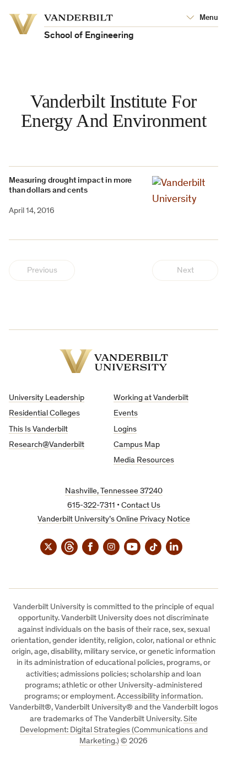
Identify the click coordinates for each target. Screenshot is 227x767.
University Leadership (46, 398)
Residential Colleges (44, 413)
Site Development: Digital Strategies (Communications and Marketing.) (114, 730)
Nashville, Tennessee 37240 (114, 491)
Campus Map (137, 445)
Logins (125, 429)
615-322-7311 (91, 506)
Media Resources (144, 460)
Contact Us (140, 506)
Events (126, 413)
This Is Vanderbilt (38, 429)
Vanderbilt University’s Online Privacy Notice (113, 519)
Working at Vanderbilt (151, 398)
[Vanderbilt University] (113, 361)
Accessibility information (159, 697)
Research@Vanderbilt (46, 445)
